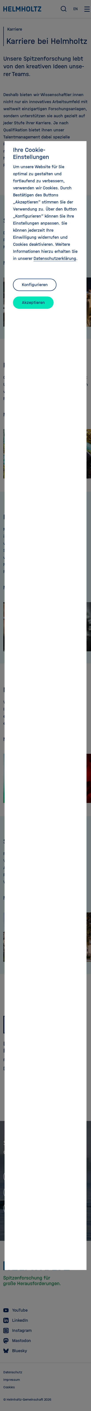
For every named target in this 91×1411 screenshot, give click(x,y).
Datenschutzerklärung (55, 258)
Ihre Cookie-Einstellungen (31, 153)
